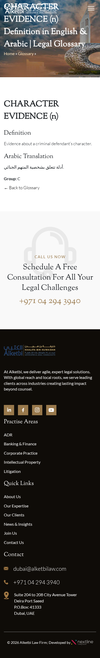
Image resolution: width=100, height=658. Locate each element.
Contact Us (14, 542)
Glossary (26, 53)
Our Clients (14, 514)
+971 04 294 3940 (50, 301)
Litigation (12, 471)
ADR (8, 434)
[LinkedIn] (9, 410)
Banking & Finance (20, 443)
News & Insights (18, 524)
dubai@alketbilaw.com (39, 568)
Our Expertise (16, 505)
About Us (12, 496)
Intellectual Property (22, 462)
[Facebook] (23, 410)
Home (9, 53)
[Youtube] (51, 410)
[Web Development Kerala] (82, 642)
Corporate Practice (20, 453)
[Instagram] (37, 410)
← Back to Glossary (21, 187)
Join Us (10, 533)
